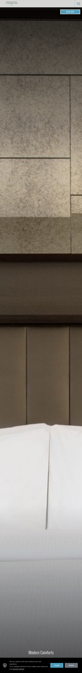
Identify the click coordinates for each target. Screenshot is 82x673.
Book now (70, 12)
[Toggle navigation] (78, 3)
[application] (41, 665)
